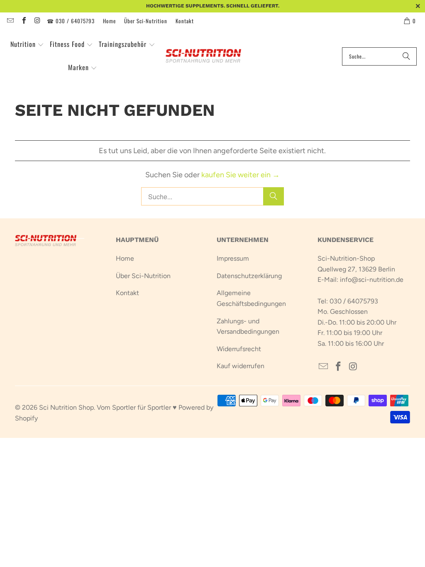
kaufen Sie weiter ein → (240, 174)
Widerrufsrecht (239, 349)
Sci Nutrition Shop (66, 407)
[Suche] (406, 56)
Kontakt (185, 21)
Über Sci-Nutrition (145, 21)
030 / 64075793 (354, 301)
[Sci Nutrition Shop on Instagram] (37, 21)
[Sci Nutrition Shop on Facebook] (23, 21)
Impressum (233, 258)
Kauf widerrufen (240, 366)
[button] (27, 44)
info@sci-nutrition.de (371, 280)
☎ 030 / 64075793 (71, 21)
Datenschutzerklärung (249, 276)
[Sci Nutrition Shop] (208, 56)
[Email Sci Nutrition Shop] (10, 21)
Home (109, 21)
